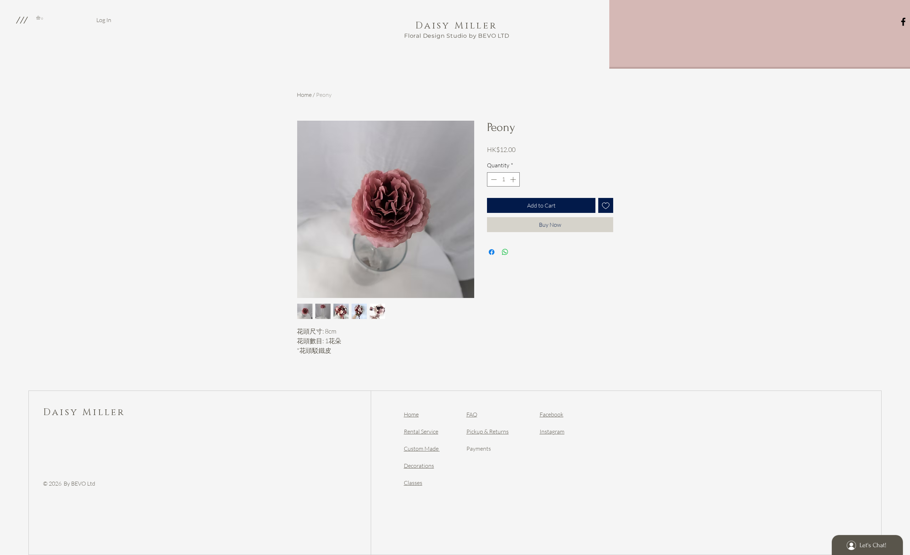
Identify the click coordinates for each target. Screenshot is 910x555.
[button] (21, 20)
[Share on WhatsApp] (505, 252)
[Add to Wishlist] (605, 205)
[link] (40, 18)
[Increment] (514, 179)
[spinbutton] (503, 179)
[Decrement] (493, 179)
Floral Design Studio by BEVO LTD (456, 35)
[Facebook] (903, 21)
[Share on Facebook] (491, 252)
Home (304, 94)
